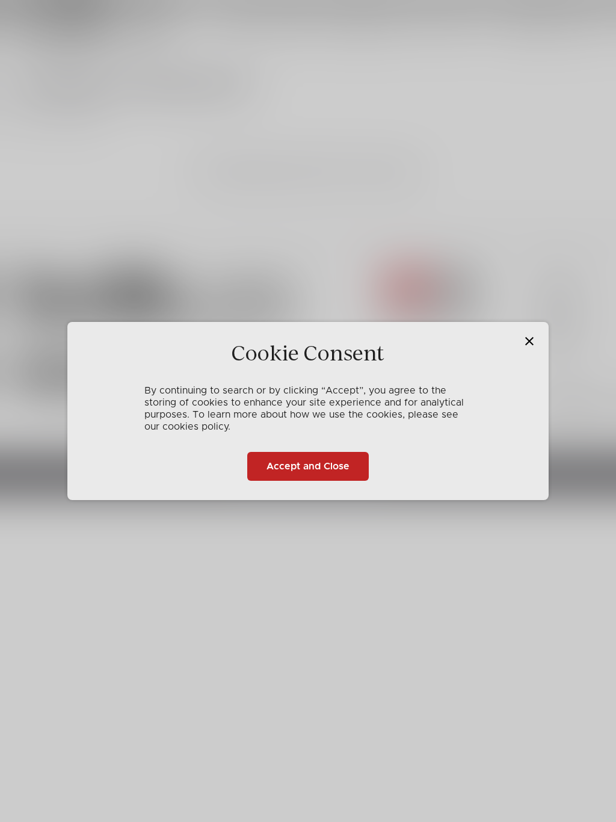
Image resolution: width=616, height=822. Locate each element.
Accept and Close (308, 466)
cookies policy (195, 426)
